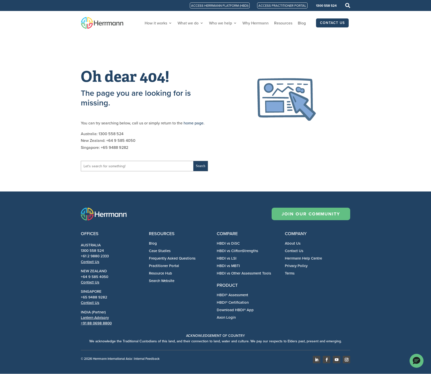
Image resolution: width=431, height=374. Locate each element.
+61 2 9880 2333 (95, 256)
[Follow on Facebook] (326, 359)
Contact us (332, 22)
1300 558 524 (326, 5)
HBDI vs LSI (226, 258)
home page (194, 123)
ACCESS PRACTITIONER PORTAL (282, 5)
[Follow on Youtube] (336, 359)
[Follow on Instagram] (346, 359)
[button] (417, 361)
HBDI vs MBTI (228, 265)
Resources (283, 23)
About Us (293, 243)
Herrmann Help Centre (303, 258)
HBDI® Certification (233, 302)
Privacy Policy (296, 265)
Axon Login (226, 317)
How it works (156, 23)
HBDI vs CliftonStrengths (237, 250)
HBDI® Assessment (232, 294)
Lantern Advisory (95, 317)
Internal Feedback (147, 358)
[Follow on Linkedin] (316, 359)
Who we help (220, 23)
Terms (290, 273)
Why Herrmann (255, 23)
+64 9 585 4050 (94, 276)
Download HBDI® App (235, 309)
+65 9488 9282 (94, 297)
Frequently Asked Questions (172, 258)
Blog (302, 23)
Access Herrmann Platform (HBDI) (219, 5)
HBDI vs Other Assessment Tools (244, 273)
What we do (188, 23)
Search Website (161, 280)
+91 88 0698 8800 (96, 323)
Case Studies (160, 250)
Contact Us (90, 261)
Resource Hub (160, 273)
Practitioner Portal (164, 265)
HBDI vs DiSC (228, 243)
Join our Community (311, 214)
